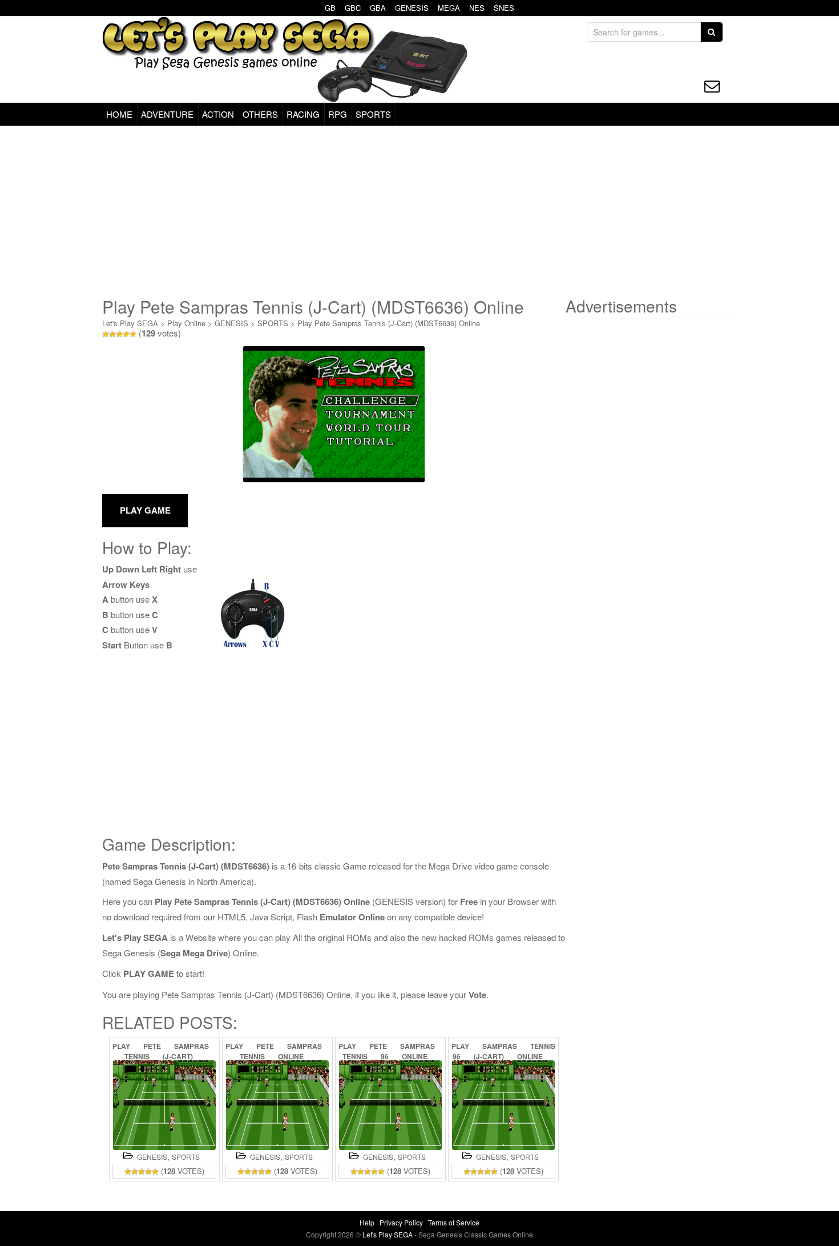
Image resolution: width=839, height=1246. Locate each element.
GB (330, 7)
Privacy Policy (401, 1222)
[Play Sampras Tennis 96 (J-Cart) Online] (503, 1105)
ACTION (218, 114)
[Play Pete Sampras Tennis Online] (277, 1105)
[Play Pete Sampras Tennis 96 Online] (390, 1105)
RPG (337, 114)
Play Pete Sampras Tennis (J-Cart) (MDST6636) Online (388, 323)
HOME (119, 114)
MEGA (449, 7)
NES (477, 7)
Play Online (186, 323)
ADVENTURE (167, 114)
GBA (378, 7)
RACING (303, 114)
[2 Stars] (112, 334)
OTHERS (260, 114)
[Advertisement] (419, 211)
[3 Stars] (119, 334)
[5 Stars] (133, 334)
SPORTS (373, 114)
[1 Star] (105, 334)
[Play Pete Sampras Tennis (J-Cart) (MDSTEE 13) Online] (164, 1105)
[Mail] (712, 86)
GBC (353, 7)
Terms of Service (453, 1222)
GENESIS (412, 7)
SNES (504, 7)
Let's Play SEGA (130, 323)
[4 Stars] (126, 334)
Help (367, 1222)
